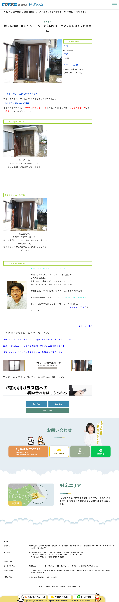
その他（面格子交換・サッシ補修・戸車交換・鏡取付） (48, 557)
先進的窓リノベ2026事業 (85, 570)
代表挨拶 (65, 546)
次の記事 (58, 404)
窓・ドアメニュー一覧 (52, 566)
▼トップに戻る (85, 326)
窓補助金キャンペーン (36, 566)
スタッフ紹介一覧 (108, 546)
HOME (6, 541)
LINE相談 (54, 577)
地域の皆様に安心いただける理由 (39, 546)
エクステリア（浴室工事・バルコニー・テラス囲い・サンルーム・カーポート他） (57, 555)
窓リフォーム (43, 552)
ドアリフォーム (76, 566)
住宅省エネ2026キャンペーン (66, 570)
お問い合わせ (33, 577)
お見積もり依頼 (44, 577)
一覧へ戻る (47, 410)
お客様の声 (8, 561)
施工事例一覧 (33, 552)
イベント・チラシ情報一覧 (46, 570)
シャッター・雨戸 (78, 552)
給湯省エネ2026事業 (37, 573)
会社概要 (87, 546)
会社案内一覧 (56, 546)
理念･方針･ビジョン (76, 546)
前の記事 (36, 404)
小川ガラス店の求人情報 (38, 548)
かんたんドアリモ (78, 307)
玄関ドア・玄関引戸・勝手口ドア (60, 552)
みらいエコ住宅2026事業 (102, 570)
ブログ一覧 (32, 570)
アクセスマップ (96, 546)
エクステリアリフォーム (90, 566)
